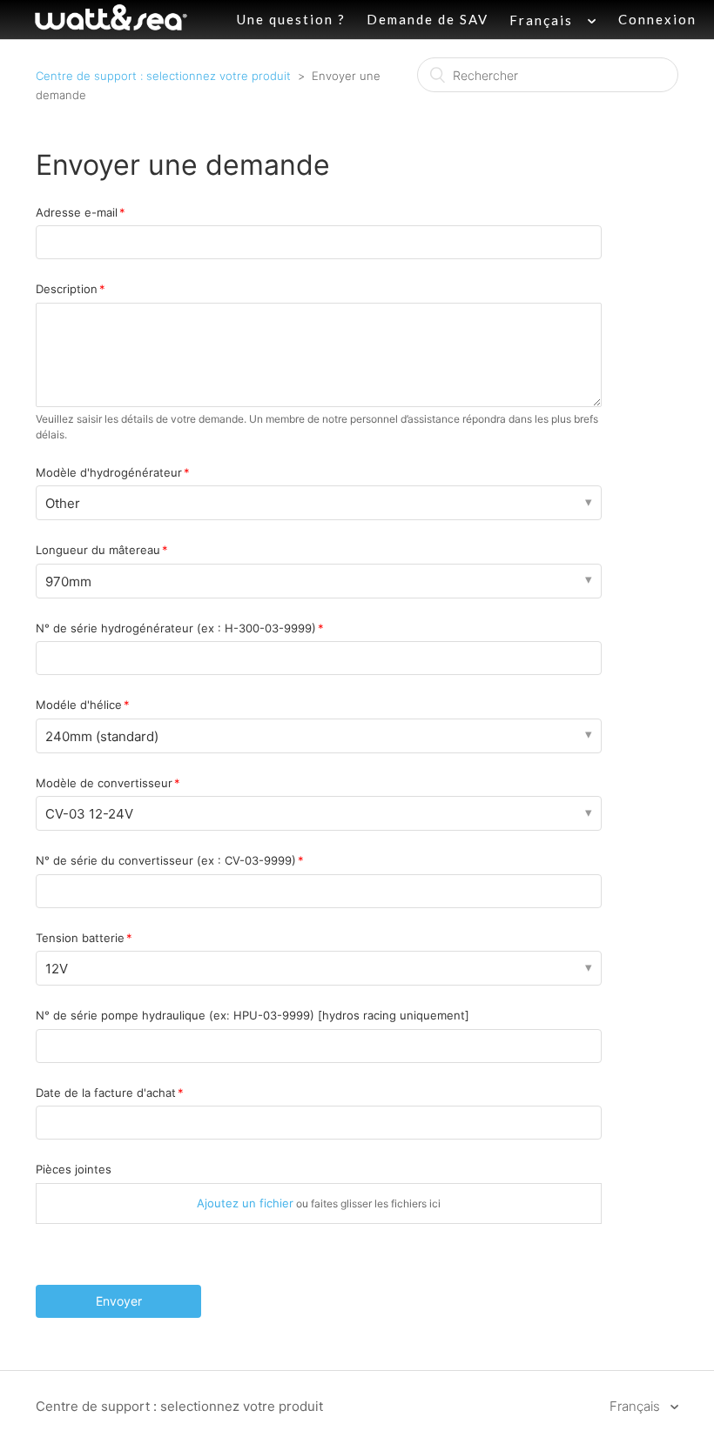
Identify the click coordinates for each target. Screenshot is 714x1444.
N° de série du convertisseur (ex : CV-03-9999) (166, 860)
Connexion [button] (657, 19)
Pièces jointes (73, 1169)
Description (67, 289)
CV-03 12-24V (89, 814)
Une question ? (291, 19)
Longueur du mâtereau (98, 550)
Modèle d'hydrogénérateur (109, 472)
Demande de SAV (427, 19)
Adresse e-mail (77, 212)
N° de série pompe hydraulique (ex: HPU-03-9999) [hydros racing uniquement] (252, 1015)
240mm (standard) (101, 736)
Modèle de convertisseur (104, 783)
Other (62, 503)
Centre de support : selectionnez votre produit (163, 76)
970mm (68, 581)
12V (56, 968)
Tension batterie (80, 938)
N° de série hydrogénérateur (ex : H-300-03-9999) (176, 628)
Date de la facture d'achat (106, 1093)
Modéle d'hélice (79, 705)
